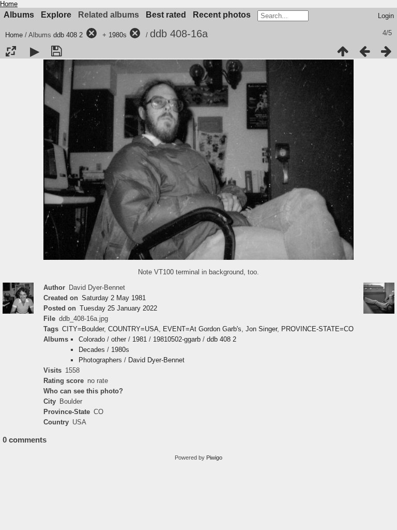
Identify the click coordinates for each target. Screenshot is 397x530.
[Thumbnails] (343, 51)
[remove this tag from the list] (91, 35)
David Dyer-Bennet (156, 360)
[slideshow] (34, 51)
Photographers (100, 360)
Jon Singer (261, 329)
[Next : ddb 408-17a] (386, 51)
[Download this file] (56, 51)
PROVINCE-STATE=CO (317, 329)
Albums (19, 14)
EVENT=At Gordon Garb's (202, 329)
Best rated (166, 14)
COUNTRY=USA (133, 329)
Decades (92, 350)
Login (386, 16)
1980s (118, 35)
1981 (139, 339)
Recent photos (222, 14)
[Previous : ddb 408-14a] (364, 51)
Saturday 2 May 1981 (114, 298)
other (118, 339)
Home (9, 4)
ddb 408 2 (68, 35)
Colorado (92, 339)
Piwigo (214, 457)
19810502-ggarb (177, 339)
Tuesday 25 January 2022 (118, 308)
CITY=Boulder (83, 329)
